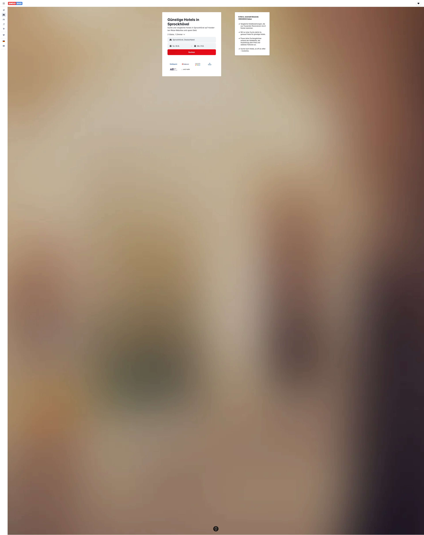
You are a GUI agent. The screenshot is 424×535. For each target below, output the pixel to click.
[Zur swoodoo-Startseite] (15, 3)
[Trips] (4, 35)
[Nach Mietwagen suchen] (4, 19)
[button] (3, 3)
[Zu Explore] (4, 29)
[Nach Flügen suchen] (4, 10)
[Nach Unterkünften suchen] (4, 15)
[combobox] (176, 34)
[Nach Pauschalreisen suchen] (4, 24)
